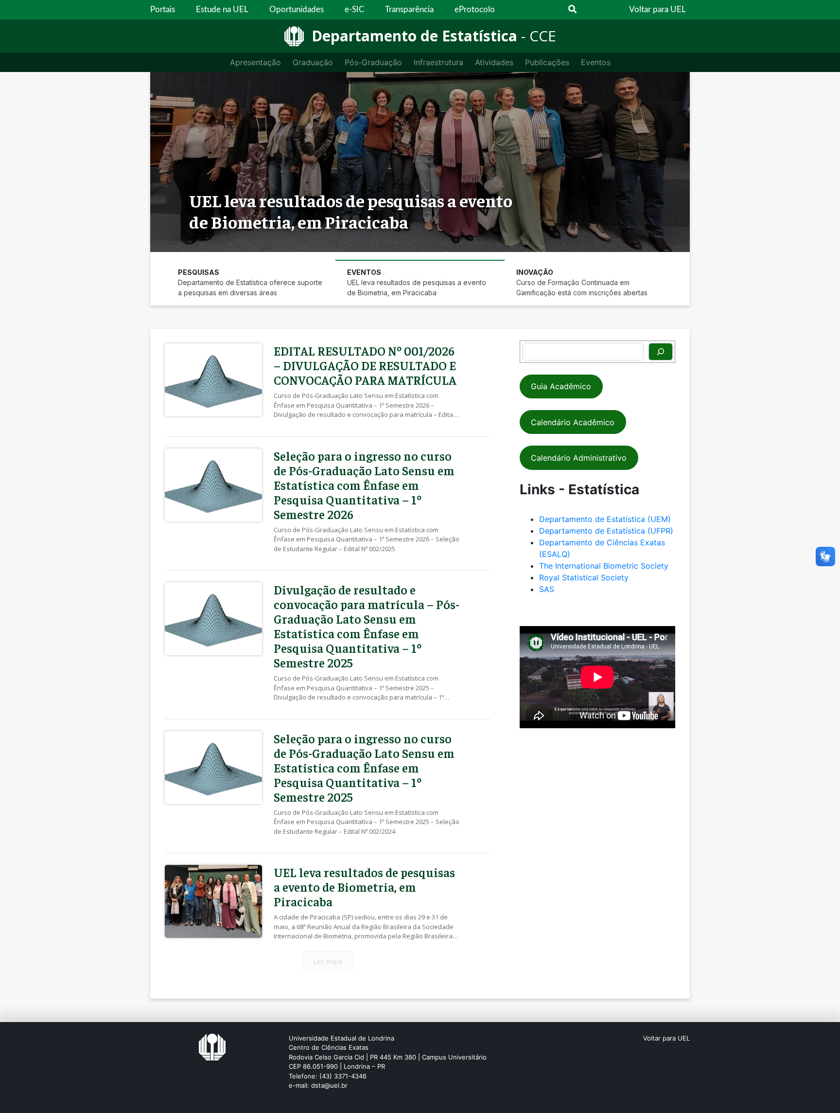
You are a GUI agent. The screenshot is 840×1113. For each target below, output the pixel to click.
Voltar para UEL (657, 9)
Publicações (547, 62)
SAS (546, 589)
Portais (162, 9)
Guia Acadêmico (561, 386)
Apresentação (255, 62)
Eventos (596, 62)
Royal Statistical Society (584, 577)
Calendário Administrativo (579, 458)
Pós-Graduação (373, 62)
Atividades (494, 62)
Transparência (409, 9)
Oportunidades (296, 9)
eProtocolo (475, 9)
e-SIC (354, 9)
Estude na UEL (222, 9)
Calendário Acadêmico (572, 422)
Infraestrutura (438, 62)
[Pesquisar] (660, 351)
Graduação (313, 62)
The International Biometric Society (603, 566)
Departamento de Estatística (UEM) (605, 519)
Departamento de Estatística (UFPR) (606, 531)
